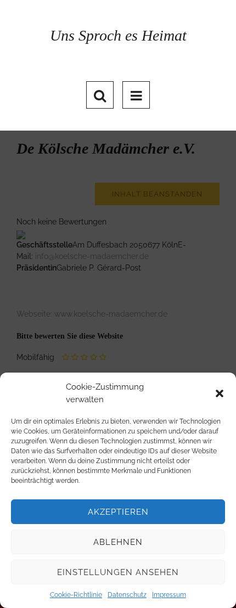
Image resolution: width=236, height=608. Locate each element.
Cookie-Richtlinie (76, 595)
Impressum (169, 595)
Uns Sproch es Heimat (118, 35)
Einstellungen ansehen (118, 572)
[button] (219, 393)
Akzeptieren (118, 512)
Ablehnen (118, 542)
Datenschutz (127, 595)
